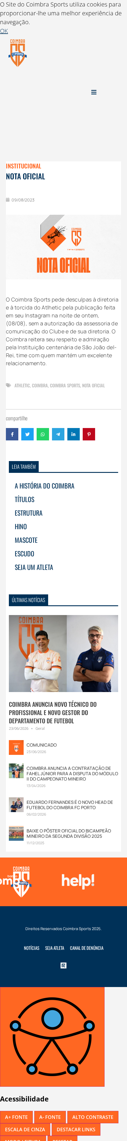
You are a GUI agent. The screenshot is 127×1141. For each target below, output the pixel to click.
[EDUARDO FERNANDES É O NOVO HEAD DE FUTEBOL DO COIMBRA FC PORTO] (16, 804)
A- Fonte (50, 1117)
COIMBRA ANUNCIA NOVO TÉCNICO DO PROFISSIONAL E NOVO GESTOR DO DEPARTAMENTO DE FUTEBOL (53, 712)
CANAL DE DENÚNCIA (86, 948)
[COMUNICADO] (16, 747)
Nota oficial (93, 385)
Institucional (23, 165)
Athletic (22, 385)
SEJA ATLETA (54, 948)
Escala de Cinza (25, 1129)
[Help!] (76, 881)
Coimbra (40, 385)
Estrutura (29, 512)
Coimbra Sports (65, 385)
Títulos (24, 499)
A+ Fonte (16, 1117)
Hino (21, 526)
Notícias (31, 948)
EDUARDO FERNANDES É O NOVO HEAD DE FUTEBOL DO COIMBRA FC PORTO (70, 805)
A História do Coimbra (44, 485)
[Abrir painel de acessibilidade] (52, 1037)
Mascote (26, 540)
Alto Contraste (92, 1117)
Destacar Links (76, 1129)
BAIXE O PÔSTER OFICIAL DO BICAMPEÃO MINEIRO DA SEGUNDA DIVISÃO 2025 (69, 833)
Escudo (24, 553)
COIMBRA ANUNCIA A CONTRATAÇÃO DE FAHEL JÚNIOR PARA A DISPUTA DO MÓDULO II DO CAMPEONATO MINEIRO (72, 773)
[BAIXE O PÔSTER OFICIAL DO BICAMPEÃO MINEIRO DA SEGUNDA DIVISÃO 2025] (16, 833)
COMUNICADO (42, 745)
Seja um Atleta (34, 567)
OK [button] (4, 31)
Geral (40, 728)
